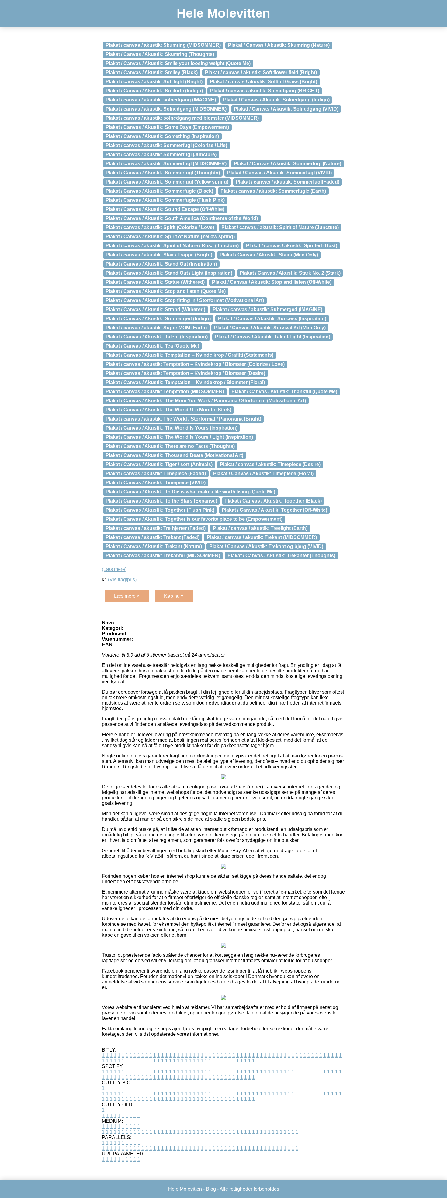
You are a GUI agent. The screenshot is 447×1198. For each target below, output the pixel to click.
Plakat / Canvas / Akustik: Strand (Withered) (155, 309)
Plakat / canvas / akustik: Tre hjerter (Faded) (156, 528)
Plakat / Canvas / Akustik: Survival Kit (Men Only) (270, 327)
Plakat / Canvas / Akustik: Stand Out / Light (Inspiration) (169, 273)
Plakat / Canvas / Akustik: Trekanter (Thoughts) (281, 555)
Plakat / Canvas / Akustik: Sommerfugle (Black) (159, 191)
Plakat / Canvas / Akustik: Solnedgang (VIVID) (286, 109)
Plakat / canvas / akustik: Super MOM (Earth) (156, 327)
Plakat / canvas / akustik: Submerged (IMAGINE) (267, 309)
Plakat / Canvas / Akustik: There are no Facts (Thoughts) (170, 446)
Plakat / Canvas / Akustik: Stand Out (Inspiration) (161, 263)
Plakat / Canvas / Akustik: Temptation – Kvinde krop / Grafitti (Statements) (189, 355)
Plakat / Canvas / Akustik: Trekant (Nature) (154, 546)
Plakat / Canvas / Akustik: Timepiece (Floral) (263, 473)
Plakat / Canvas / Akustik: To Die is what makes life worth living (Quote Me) (190, 491)
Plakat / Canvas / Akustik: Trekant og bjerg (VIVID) (266, 546)
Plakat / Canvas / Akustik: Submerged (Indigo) (158, 318)
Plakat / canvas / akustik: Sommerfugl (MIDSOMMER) (166, 163)
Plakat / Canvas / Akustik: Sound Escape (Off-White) (165, 209)
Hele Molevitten (223, 13)
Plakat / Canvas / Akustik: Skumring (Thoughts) (160, 54)
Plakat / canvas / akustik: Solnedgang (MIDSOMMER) (166, 109)
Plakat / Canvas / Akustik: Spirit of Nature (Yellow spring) (170, 236)
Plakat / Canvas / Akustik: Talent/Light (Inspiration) (272, 336)
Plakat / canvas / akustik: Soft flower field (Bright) (261, 72)
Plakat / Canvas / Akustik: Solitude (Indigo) (154, 90)
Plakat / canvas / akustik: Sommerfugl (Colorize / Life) (166, 145)
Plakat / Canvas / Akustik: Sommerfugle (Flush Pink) (165, 200)
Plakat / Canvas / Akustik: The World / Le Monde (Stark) (168, 409)
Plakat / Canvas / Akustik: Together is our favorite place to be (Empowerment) (194, 519)
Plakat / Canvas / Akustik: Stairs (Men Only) (269, 254)
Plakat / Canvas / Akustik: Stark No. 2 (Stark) (290, 273)
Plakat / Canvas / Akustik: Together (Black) (273, 500)
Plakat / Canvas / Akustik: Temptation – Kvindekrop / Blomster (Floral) (185, 382)
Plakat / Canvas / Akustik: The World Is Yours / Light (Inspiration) (179, 437)
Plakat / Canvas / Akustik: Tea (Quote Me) (152, 345)
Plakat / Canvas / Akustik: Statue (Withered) (155, 282)
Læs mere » (127, 596)
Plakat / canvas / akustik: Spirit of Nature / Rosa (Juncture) (172, 245)
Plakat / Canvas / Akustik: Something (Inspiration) (162, 136)
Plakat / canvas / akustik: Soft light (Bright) (154, 81)
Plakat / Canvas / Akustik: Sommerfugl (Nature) (287, 163)
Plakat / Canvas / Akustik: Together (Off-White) (274, 510)
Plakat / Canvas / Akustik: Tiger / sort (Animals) (159, 464)
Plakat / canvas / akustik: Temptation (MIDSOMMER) (165, 391)
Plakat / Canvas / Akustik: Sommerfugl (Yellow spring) (167, 181)
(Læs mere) (114, 569)
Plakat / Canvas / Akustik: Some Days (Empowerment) (167, 127)
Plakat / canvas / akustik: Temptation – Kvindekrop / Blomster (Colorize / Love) (195, 364)
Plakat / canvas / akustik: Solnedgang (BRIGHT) (264, 90)
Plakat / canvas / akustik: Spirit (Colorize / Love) (160, 227)
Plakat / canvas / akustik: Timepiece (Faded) (156, 473)
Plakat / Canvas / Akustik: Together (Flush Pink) (160, 510)
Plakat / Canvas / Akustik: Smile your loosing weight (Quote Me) (178, 63)
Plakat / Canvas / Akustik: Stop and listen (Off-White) (271, 282)
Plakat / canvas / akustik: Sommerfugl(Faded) (287, 181)
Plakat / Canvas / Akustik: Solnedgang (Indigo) (276, 99)
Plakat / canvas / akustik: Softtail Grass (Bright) (263, 81)
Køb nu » (174, 596)
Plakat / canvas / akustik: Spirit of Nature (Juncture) (280, 227)
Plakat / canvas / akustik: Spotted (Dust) (291, 245)
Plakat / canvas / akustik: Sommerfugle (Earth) (273, 191)
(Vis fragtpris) (122, 579)
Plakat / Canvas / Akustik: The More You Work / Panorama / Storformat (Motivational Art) (206, 400)
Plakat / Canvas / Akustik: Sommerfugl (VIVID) (279, 172)
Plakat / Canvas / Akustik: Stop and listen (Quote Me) (166, 291)
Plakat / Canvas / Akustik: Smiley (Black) (152, 72)
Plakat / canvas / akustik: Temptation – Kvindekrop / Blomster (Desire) (185, 373)
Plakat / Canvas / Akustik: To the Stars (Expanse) (161, 500)
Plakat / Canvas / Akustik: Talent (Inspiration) (157, 336)
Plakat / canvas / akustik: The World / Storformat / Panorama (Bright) (183, 418)
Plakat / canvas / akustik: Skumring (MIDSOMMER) (163, 45)
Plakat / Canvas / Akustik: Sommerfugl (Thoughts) (163, 172)
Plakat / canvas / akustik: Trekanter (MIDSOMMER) (163, 555)
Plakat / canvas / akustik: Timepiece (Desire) (270, 464)
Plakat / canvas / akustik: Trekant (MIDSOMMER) (262, 537)
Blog (211, 1189)
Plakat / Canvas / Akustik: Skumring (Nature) (279, 45)
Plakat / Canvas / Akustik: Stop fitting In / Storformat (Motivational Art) (185, 300)
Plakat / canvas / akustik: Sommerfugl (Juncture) (161, 154)
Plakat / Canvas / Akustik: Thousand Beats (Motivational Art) (174, 455)
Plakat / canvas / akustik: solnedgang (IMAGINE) (161, 99)
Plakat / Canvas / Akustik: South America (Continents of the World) (182, 218)
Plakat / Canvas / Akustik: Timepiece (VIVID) (156, 482)
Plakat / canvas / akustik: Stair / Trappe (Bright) (159, 254)
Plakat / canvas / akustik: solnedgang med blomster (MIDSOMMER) (182, 118)
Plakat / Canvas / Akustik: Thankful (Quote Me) (284, 391)
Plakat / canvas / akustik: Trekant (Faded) (152, 537)
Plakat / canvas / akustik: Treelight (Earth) (260, 528)
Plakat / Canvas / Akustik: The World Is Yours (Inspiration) (171, 428)
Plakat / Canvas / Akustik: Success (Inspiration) (272, 318)
